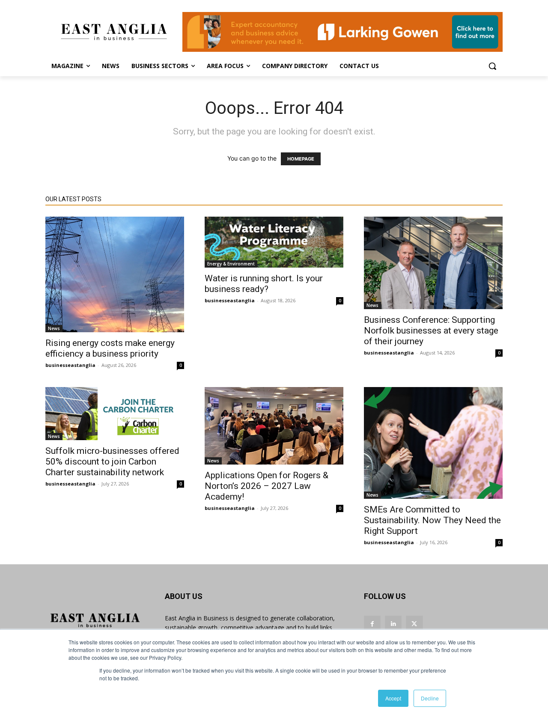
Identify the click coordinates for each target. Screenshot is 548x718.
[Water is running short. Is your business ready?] (274, 242)
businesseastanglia (70, 365)
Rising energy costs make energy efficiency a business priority (110, 348)
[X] (414, 624)
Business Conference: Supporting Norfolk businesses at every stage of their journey (431, 330)
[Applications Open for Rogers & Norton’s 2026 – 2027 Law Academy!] (274, 426)
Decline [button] (430, 698)
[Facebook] (372, 624)
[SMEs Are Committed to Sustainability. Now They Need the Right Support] (433, 442)
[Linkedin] (393, 624)
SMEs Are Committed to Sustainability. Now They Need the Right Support (432, 520)
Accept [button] (393, 698)
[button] (492, 66)
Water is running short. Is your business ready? (264, 283)
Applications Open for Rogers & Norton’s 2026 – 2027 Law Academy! (266, 486)
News (54, 328)
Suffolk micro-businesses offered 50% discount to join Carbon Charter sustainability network (112, 461)
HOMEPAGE (300, 159)
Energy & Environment (231, 264)
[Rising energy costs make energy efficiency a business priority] (114, 274)
